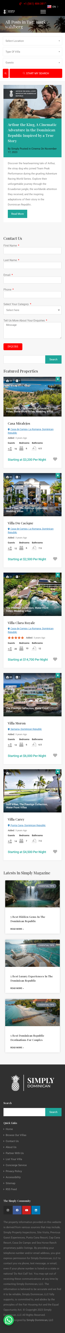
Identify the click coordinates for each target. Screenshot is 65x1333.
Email (7, 275)
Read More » (17, 929)
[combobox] (32, 40)
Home (9, 1129)
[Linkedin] (36, 1210)
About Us (11, 1147)
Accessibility (13, 1177)
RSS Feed (11, 1189)
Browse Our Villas (16, 1135)
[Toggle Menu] (43, 11)
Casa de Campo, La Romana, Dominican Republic (31, 431)
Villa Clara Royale (21, 622)
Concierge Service (16, 1165)
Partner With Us (15, 1153)
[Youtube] (26, 1210)
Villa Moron (17, 723)
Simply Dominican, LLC (40, 1320)
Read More (17, 213)
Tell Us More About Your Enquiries (24, 320)
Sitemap (10, 1183)
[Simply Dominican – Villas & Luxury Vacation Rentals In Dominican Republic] (9, 11)
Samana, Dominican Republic (26, 729)
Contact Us (12, 1141)
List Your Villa (14, 1159)
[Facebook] (17, 1210)
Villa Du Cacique (20, 523)
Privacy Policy (14, 1171)
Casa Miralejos (19, 423)
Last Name (10, 260)
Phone (7, 289)
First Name (10, 245)
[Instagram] (7, 1210)
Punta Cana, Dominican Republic (28, 825)
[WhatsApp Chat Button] (8, 1320)
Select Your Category (16, 304)
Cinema (35, 148)
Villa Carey (16, 819)
